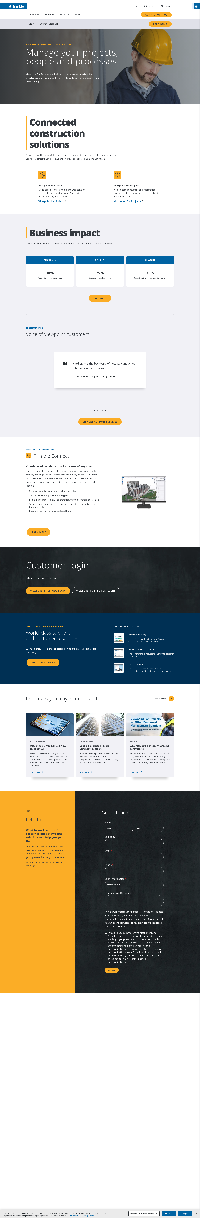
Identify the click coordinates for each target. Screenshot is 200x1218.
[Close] (196, 1213)
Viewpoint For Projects (127, 201)
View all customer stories (100, 421)
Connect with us (156, 14)
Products (49, 14)
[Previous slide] (94, 410)
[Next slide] (105, 410)
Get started (35, 772)
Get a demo (160, 24)
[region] (100, 382)
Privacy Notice (117, 926)
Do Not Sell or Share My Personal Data (144, 1214)
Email (113, 850)
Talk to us (100, 298)
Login (31, 24)
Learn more (38, 532)
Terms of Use (73, 1216)
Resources (65, 14)
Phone (114, 864)
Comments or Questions (118, 892)
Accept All (185, 1214)
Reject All (168, 1214)
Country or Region (120, 878)
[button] (147, 6)
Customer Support (49, 24)
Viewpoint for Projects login (95, 590)
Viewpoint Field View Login (48, 590)
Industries (34, 14)
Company (115, 836)
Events (78, 14)
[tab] (97, 410)
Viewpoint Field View (51, 201)
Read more (84, 772)
